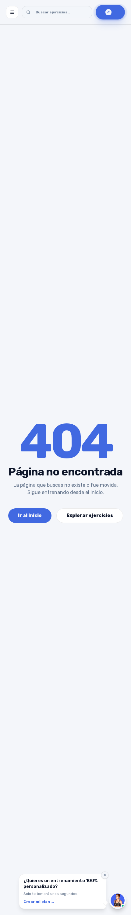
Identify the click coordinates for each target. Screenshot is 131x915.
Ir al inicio (30, 515)
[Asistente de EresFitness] (117, 900)
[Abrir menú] (12, 12)
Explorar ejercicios (89, 515)
